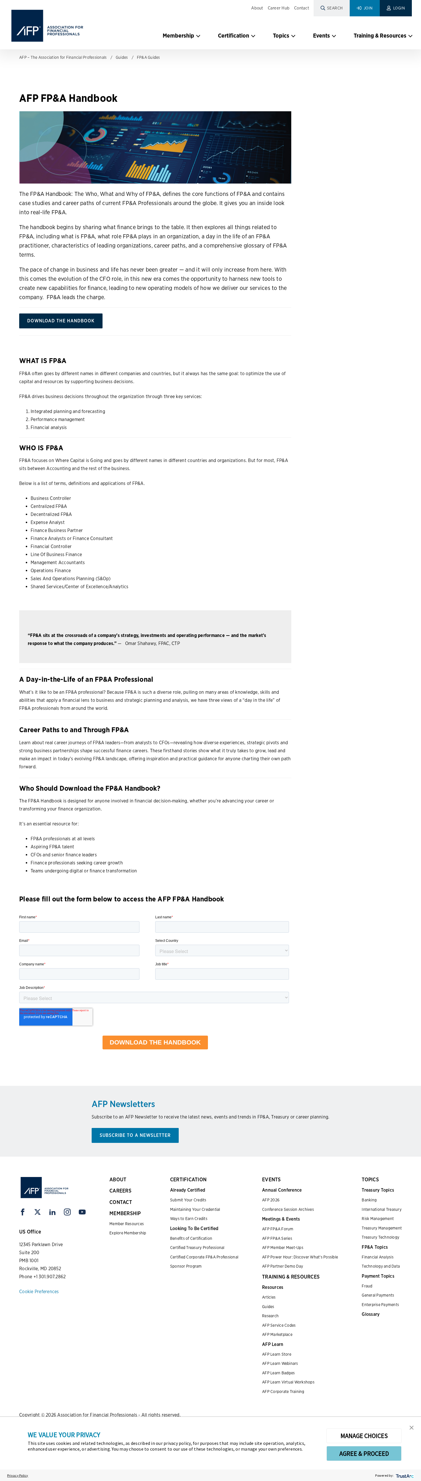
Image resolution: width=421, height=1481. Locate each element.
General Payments (378, 1295)
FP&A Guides (148, 57)
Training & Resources (380, 35)
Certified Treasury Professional (197, 1247)
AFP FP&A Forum (278, 1229)
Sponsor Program (186, 1266)
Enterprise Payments (380, 1304)
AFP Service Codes (279, 1325)
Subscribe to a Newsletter (135, 1135)
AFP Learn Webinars (280, 1363)
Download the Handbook (61, 321)
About (257, 8)
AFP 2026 (271, 1200)
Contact (301, 8)
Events (321, 35)
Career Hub (279, 8)
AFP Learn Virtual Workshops (288, 1382)
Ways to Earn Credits (188, 1218)
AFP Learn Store (276, 1354)
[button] (411, 1427)
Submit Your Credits (188, 1200)
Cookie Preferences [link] (39, 1291)
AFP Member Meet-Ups (282, 1247)
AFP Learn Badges (278, 1373)
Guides (122, 57)
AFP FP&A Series (277, 1238)
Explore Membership (127, 1233)
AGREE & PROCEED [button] (364, 1453)
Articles (269, 1297)
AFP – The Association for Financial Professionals (63, 57)
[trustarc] (404, 1475)
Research (270, 1316)
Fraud (367, 1286)
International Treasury (382, 1209)
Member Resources (126, 1223)
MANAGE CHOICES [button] (364, 1436)
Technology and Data (381, 1266)
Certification (233, 35)
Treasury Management (382, 1228)
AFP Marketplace (277, 1334)
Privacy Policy (17, 1475)
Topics (281, 35)
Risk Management (378, 1218)
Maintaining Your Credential (195, 1209)
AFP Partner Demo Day (282, 1266)
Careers (120, 1191)
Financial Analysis (378, 1257)
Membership (178, 35)
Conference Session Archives (288, 1209)
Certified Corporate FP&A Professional (204, 1257)
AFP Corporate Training (283, 1391)
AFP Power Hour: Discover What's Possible (300, 1257)
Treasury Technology (380, 1237)
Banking (369, 1200)
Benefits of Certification (191, 1238)
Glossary (370, 1314)
